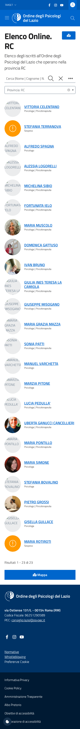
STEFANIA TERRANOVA (42, 126)
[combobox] (40, 90)
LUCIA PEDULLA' (37, 403)
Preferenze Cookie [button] (17, 661)
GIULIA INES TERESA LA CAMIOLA (43, 284)
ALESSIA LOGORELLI (40, 166)
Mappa (42, 574)
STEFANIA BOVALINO (41, 482)
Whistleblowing (15, 656)
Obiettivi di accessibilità (19, 713)
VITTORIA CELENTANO (41, 107)
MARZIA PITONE (37, 383)
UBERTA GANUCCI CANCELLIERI (49, 423)
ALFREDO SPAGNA (39, 146)
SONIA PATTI (34, 344)
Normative (12, 651)
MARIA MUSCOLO (38, 225)
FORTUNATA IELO (38, 205)
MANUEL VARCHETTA (41, 364)
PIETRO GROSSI (36, 502)
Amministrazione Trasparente (23, 696)
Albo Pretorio (13, 704)
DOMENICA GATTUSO (41, 245)
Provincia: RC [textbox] (38, 89)
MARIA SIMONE (36, 462)
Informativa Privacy (17, 680)
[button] (11, 5)
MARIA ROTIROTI (37, 541)
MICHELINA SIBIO (38, 186)
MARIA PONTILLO (38, 443)
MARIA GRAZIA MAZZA (42, 324)
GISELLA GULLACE (38, 522)
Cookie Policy (13, 688)
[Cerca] (72, 18)
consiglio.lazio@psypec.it (28, 620)
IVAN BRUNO (34, 265)
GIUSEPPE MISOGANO (41, 304)
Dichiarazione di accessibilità (23, 721)
